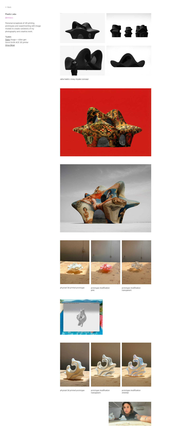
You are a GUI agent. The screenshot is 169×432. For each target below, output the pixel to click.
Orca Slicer (10, 45)
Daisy (7, 39)
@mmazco (9, 18)
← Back (8, 7)
